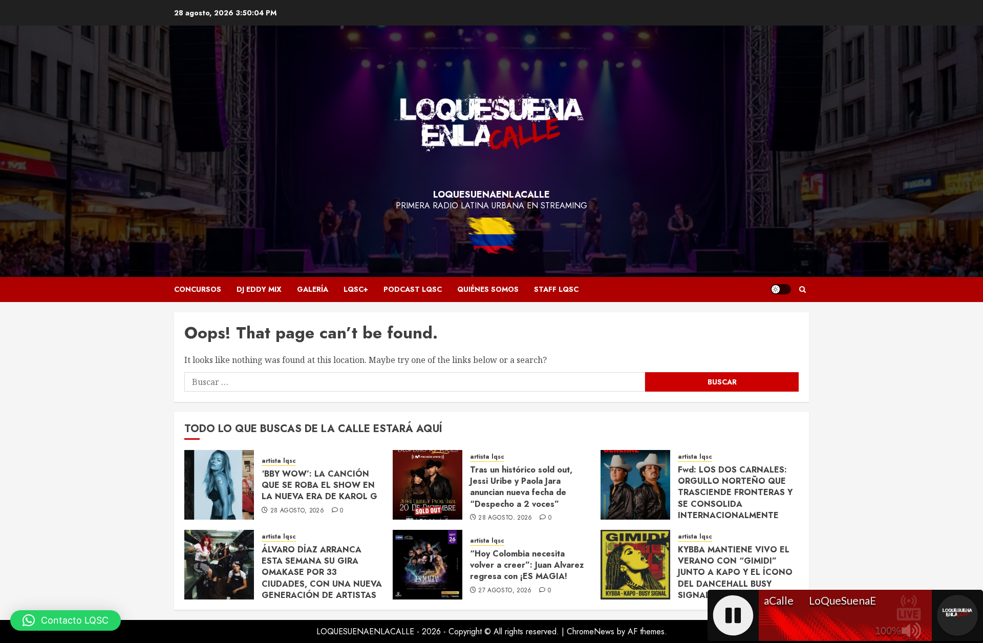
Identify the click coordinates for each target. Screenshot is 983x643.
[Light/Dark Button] (781, 289)
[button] (802, 289)
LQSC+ (356, 289)
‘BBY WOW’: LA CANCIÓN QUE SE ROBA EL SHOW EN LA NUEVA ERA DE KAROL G (319, 485)
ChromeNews (590, 631)
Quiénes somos (488, 289)
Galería (312, 289)
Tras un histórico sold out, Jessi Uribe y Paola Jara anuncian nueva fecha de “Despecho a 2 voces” (521, 487)
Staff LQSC (556, 289)
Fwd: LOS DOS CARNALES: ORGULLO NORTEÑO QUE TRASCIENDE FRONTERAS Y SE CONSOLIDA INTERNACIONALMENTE (735, 493)
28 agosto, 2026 (297, 511)
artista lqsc (279, 461)
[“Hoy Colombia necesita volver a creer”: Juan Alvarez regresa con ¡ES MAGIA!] (427, 564)
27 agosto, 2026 (504, 591)
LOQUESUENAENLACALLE (491, 194)
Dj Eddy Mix (259, 289)
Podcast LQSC (412, 289)
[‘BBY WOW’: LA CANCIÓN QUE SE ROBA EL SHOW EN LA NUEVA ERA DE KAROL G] (219, 485)
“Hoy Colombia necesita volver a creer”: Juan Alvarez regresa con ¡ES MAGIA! (527, 565)
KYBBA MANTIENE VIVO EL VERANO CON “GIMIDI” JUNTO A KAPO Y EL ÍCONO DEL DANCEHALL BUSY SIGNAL (735, 573)
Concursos (197, 289)
